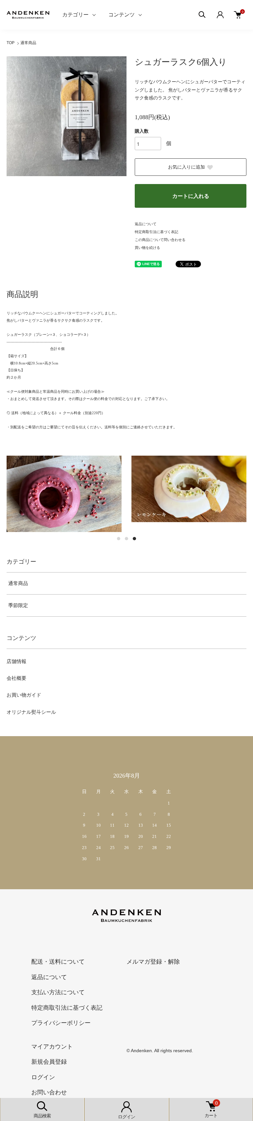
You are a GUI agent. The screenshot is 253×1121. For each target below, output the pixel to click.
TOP (10, 42)
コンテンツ (121, 14)
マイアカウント (52, 1046)
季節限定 (18, 605)
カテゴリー (75, 14)
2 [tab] (126, 538)
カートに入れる (190, 196)
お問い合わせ (49, 1092)
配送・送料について (58, 961)
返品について (145, 224)
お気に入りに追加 (186, 167)
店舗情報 (16, 661)
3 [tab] (134, 538)
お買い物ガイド (24, 695)
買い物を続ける (147, 248)
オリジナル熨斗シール (31, 712)
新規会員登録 (49, 1061)
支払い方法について (58, 992)
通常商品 (28, 42)
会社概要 (16, 678)
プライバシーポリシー (61, 1023)
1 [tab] (118, 538)
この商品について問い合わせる (160, 240)
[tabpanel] (64, 494)
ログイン (43, 1077)
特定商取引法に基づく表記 (156, 232)
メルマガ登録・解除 (153, 961)
